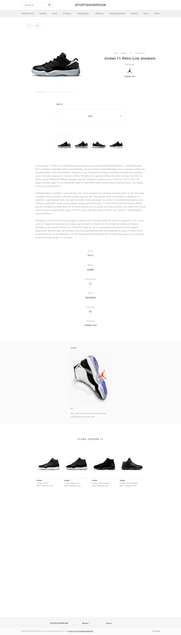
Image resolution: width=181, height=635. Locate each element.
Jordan (123, 53)
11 (131, 53)
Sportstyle (90, 297)
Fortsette (156, 631)
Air (90, 311)
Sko (115, 53)
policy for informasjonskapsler (80, 631)
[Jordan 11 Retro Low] (64, 143)
